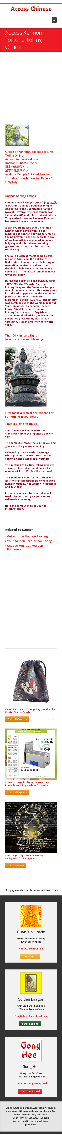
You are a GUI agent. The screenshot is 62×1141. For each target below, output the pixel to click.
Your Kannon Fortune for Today (29, 541)
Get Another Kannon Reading (27, 536)
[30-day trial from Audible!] (31, 852)
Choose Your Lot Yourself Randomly (25, 547)
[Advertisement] (31, 90)
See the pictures (41, 471)
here (44, 1114)
